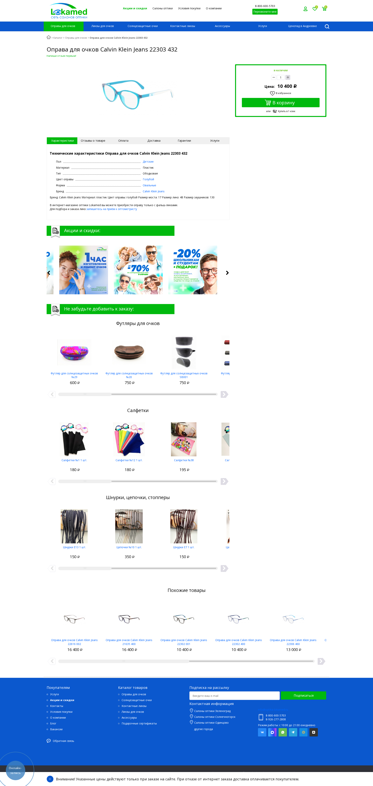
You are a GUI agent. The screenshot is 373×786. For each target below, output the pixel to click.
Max (272, 732)
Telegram (293, 732)
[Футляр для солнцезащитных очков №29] (74, 351)
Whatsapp (283, 732)
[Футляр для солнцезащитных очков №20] (129, 351)
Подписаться (304, 695)
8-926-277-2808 (276, 719)
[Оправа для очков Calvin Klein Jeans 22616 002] (74, 617)
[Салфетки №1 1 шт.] (74, 437)
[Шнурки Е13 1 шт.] (74, 524)
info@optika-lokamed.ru (273, 709)
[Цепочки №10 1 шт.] (129, 524)
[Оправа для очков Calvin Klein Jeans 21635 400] (129, 617)
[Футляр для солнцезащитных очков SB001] (183, 351)
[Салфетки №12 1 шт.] (129, 437)
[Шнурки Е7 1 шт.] (183, 524)
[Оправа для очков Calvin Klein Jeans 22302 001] (183, 617)
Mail (303, 732)
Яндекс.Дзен (313, 732)
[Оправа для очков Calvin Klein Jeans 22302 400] (238, 617)
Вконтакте (262, 732)
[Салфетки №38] (183, 437)
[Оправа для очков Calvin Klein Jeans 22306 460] (293, 617)
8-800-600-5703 (265, 6)
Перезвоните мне (265, 11)
